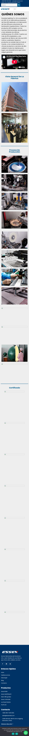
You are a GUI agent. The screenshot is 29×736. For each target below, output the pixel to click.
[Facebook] (2, 663)
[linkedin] (6, 663)
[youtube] (10, 663)
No (16, 733)
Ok (13, 733)
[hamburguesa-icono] (15, 9)
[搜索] (18, 5)
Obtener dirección (6, 724)
